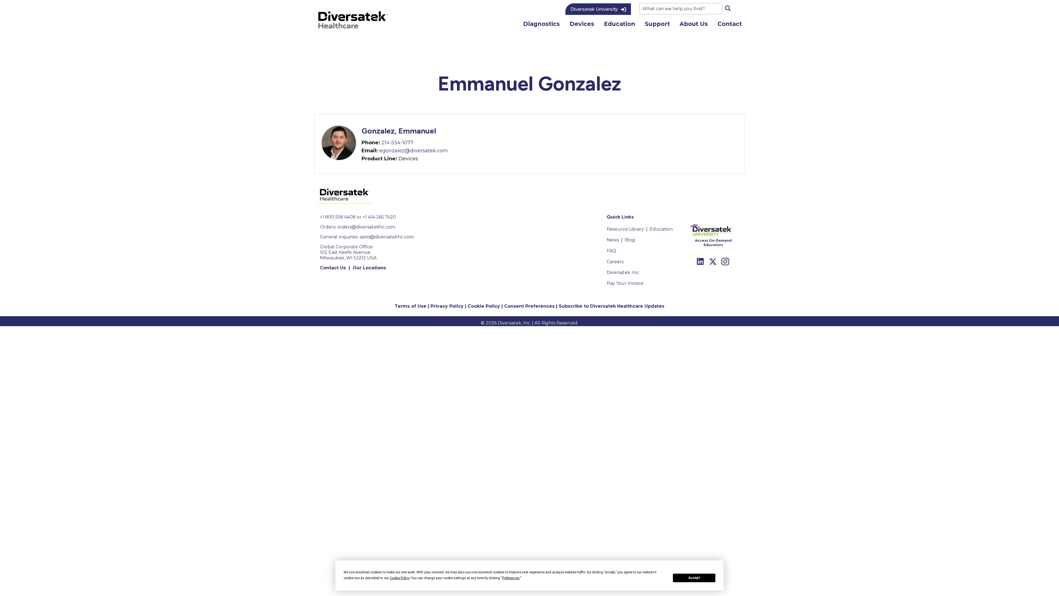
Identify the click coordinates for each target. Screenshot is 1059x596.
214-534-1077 (397, 143)
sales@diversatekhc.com (387, 237)
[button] (598, 9)
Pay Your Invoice (625, 283)
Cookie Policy (484, 306)
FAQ (611, 250)
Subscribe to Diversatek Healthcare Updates (611, 306)
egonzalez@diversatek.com (413, 151)
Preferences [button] (511, 578)
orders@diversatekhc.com (366, 227)
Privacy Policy (447, 306)
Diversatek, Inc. (623, 272)
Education (661, 229)
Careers (615, 261)
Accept (694, 578)
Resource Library (625, 229)
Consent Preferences (529, 306)
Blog (630, 240)
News (613, 240)
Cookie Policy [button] (399, 578)
